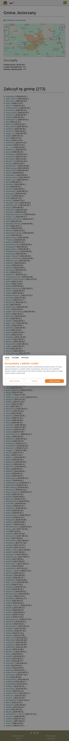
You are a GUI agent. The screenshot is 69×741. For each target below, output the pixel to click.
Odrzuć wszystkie (14, 381)
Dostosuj (34, 381)
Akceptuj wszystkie (54, 381)
